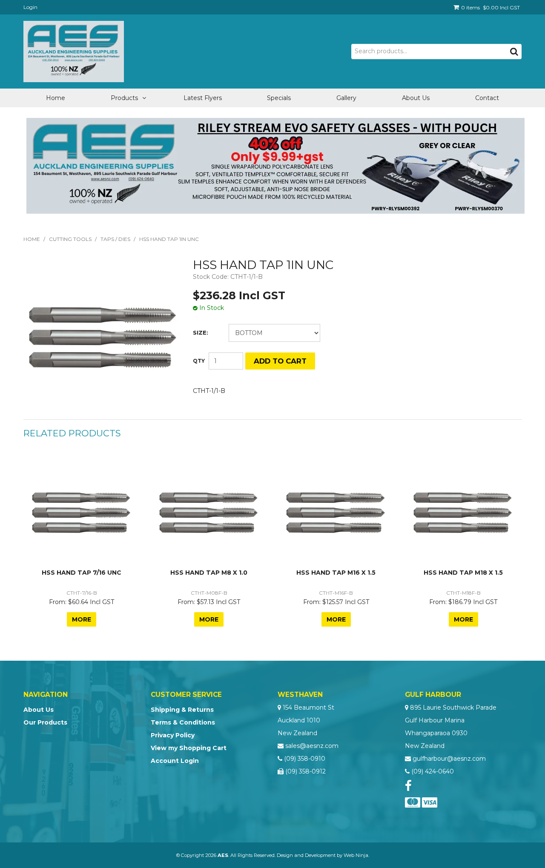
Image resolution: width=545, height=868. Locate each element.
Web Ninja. (356, 855)
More (81, 619)
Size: (200, 332)
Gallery (346, 98)
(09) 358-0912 (305, 771)
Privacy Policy (173, 735)
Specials (279, 98)
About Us (416, 98)
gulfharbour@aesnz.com (449, 758)
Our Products (45, 722)
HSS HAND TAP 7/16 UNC (81, 572)
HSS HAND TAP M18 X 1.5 (463, 572)
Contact (487, 98)
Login (30, 7)
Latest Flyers (203, 98)
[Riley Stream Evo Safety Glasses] (275, 165)
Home (55, 98)
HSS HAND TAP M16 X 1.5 (336, 572)
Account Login (175, 761)
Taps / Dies (115, 239)
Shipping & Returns (182, 709)
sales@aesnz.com (311, 746)
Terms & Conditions (183, 722)
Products (124, 98)
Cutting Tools (70, 239)
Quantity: (199, 361)
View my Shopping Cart (189, 748)
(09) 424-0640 (432, 771)
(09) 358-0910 (304, 758)
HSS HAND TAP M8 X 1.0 (208, 572)
